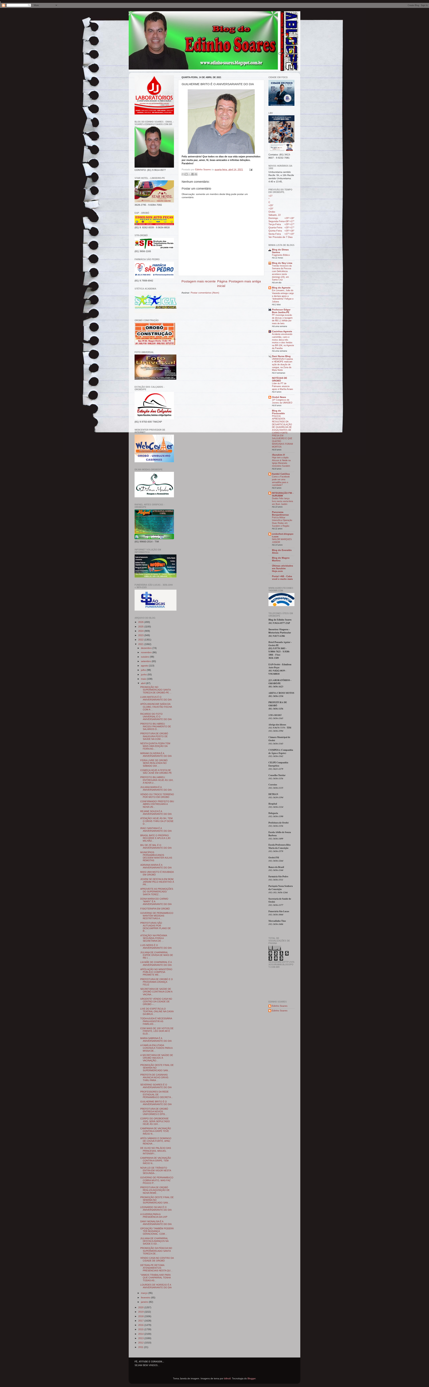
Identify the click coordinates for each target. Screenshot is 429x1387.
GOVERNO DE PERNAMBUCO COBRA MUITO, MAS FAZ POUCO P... (156, 1180)
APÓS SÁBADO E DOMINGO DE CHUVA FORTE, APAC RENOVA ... (155, 1141)
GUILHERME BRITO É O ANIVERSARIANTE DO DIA (156, 1103)
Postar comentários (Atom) (205, 292)
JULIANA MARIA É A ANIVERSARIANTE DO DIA (156, 788)
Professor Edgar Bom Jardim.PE (281, 311)
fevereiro (146, 1297)
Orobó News (279, 397)
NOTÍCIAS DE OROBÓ (279, 379)
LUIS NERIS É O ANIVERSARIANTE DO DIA (156, 946)
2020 (141, 1307)
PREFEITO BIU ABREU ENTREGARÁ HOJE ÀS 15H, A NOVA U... (156, 780)
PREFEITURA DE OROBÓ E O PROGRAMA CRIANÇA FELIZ (156, 982)
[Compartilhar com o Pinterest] (196, 174)
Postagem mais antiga (245, 281)
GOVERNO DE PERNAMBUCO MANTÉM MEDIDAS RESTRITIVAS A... (156, 916)
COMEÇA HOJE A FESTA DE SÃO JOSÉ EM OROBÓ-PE (156, 771)
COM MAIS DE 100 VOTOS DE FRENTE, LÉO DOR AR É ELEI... (156, 1031)
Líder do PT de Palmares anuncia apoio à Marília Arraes (282, 386)
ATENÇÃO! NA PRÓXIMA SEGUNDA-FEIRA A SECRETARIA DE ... (153, 938)
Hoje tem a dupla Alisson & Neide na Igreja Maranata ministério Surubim (281, 461)
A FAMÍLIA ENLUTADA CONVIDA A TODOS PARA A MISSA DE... (156, 1048)
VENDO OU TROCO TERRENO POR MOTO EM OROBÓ (157, 795)
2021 (141, 644)
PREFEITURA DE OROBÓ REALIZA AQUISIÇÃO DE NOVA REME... (155, 1190)
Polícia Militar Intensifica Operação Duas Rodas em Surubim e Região (282, 521)
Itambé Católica (281, 474)
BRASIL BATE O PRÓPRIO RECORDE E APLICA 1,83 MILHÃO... (155, 838)
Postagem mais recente (198, 281)
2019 (141, 1312)
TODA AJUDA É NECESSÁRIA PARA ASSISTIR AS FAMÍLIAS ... (156, 1021)
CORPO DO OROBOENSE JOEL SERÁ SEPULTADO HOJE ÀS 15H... (155, 1121)
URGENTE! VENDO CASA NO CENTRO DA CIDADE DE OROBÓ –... (156, 1002)
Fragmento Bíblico (281, 255)
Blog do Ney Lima (282, 263)
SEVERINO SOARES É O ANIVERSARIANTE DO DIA (156, 1086)
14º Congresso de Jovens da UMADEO (282, 401)
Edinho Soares (279, 1006)
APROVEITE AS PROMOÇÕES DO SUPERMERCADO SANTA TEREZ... (156, 892)
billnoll (227, 1378)
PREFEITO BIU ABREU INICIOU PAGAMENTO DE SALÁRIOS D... (155, 726)
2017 (141, 1320)
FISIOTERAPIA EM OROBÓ (155, 908)
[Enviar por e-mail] (183, 174)
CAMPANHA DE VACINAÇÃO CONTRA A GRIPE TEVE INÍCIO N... (155, 1131)
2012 (141, 1342)
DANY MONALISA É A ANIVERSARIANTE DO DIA (156, 1222)
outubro (145, 657)
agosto (145, 665)
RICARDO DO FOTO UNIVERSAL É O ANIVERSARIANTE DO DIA (156, 717)
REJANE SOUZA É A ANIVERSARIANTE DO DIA (156, 812)
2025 (141, 626)
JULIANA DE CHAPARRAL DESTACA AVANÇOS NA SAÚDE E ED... (154, 1241)
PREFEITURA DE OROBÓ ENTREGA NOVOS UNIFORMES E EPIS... (154, 1111)
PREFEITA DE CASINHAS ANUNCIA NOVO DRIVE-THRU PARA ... (154, 1077)
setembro (146, 661)
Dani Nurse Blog (281, 356)
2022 (141, 639)
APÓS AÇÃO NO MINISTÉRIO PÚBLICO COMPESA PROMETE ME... (156, 972)
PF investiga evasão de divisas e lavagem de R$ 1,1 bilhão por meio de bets (282, 319)
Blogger (252, 1378)
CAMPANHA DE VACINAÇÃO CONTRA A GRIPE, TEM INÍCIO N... (155, 1161)
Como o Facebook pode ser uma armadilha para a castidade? (281, 480)
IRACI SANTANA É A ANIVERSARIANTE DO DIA (156, 829)
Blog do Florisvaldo (278, 412)
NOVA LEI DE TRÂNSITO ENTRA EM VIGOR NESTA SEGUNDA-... (155, 1170)
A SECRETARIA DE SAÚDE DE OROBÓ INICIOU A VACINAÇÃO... (156, 1058)
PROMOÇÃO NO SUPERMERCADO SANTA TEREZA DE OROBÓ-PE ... (156, 690)
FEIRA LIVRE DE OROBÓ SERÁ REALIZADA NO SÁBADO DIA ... (154, 763)
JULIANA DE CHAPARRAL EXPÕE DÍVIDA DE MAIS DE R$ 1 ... (156, 955)
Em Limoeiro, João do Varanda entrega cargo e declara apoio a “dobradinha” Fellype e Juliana (283, 296)
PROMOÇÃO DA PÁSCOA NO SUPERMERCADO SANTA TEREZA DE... (156, 1251)
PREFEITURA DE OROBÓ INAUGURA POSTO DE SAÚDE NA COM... (154, 736)
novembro (146, 652)
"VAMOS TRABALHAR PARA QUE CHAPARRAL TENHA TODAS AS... (155, 1278)
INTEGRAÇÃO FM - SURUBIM (282, 494)
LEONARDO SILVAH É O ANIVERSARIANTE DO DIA (156, 1208)
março (144, 1293)
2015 (141, 1329)
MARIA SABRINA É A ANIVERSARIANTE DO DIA (156, 1039)
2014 (141, 1334)
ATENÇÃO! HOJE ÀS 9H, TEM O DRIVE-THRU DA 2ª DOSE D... (156, 821)
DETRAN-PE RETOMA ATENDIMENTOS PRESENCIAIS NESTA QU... (156, 1268)
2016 (141, 1325)
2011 (141, 1347)
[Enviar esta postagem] (250, 169)
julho (144, 670)
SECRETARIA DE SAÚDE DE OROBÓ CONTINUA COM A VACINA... (156, 992)
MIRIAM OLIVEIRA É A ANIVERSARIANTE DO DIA (156, 754)
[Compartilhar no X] (189, 174)
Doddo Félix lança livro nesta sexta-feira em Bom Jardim (282, 501)
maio (144, 679)
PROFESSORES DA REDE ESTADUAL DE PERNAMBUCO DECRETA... (156, 1094)
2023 (141, 635)
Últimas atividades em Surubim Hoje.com (282, 568)
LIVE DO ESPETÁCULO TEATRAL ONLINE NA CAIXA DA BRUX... (156, 1011)
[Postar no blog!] (186, 174)
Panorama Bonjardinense (280, 513)
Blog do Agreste (281, 287)
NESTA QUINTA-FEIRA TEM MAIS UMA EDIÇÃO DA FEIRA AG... (155, 746)
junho (144, 674)
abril (143, 683)
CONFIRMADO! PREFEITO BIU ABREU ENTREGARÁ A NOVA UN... (157, 804)
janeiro (145, 1302)
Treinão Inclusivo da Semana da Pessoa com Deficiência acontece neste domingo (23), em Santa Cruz (282, 272)
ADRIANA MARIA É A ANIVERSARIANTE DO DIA (156, 866)
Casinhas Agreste (282, 331)
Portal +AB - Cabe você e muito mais (282, 577)
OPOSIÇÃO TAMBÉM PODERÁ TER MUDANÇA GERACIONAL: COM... (157, 1231)
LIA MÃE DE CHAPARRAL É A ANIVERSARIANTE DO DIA (156, 963)
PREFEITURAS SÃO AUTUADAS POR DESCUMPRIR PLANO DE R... (155, 927)
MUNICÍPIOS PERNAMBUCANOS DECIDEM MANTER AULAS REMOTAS (156, 856)
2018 (141, 1316)
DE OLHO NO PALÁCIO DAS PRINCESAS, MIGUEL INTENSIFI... (155, 1151)
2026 (141, 622)
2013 (141, 1338)
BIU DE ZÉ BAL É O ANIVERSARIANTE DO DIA (156, 846)
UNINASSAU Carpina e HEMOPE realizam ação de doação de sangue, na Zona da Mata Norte (282, 364)
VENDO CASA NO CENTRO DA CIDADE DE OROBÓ (157, 1259)
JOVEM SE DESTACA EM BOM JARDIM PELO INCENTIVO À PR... (157, 882)
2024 (141, 631)
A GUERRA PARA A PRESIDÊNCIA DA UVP (153, 1215)
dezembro (146, 648)
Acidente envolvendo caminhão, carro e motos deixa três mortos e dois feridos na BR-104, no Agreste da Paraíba (283, 341)
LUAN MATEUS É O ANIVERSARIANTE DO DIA (156, 698)
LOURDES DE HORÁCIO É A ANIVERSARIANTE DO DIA (156, 1286)
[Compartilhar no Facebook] (192, 174)
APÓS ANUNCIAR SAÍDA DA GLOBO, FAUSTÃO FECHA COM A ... (156, 707)
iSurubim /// (278, 455)
